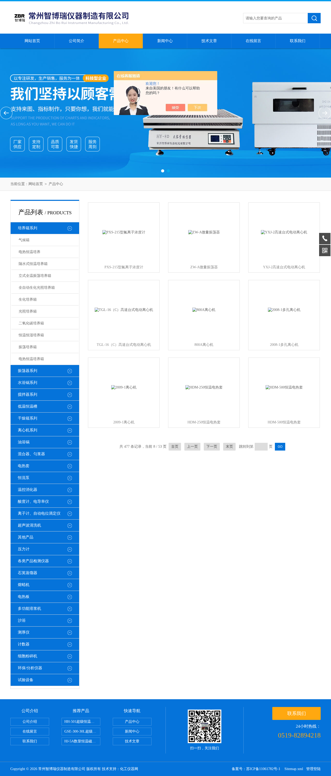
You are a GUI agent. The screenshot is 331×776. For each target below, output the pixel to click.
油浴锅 (23, 442)
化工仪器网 (129, 769)
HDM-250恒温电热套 (204, 422)
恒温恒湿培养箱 (31, 335)
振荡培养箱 (28, 347)
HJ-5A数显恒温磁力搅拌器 (82, 741)
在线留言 (253, 41)
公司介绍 (29, 722)
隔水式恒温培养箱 (33, 264)
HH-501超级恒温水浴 (81, 722)
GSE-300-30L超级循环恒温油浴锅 (82, 731)
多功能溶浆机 (29, 608)
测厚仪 (23, 632)
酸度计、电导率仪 (33, 501)
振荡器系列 (27, 371)
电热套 (23, 466)
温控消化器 (27, 490)
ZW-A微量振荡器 (204, 267)
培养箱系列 (27, 228)
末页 (229, 446)
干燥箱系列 (27, 418)
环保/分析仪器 (30, 668)
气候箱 (24, 240)
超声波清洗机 (29, 525)
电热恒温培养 (29, 252)
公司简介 (76, 41)
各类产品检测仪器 (33, 561)
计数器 (23, 644)
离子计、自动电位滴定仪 (39, 513)
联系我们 (297, 41)
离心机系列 (27, 430)
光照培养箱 (28, 311)
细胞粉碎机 (27, 656)
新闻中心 (165, 41)
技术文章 (209, 41)
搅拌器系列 (27, 394)
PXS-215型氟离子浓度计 (123, 267)
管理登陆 (313, 769)
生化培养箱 (28, 299)
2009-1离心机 (123, 422)
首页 (174, 446)
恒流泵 (23, 478)
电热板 (23, 597)
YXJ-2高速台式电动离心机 (284, 267)
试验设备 (25, 680)
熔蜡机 (23, 585)
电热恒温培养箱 (31, 359)
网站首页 (32, 41)
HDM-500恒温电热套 (284, 422)
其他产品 (25, 537)
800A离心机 (203, 345)
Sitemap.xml (293, 769)
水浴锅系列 (27, 383)
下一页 (211, 446)
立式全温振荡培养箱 (35, 276)
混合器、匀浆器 (31, 454)
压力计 (23, 549)
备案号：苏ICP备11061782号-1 (256, 769)
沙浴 (22, 620)
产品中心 (121, 41)
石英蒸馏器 (27, 573)
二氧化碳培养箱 (31, 323)
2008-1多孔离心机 (284, 345)
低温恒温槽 (27, 406)
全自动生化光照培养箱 (37, 288)
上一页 (192, 446)
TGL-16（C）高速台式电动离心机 (124, 345)
